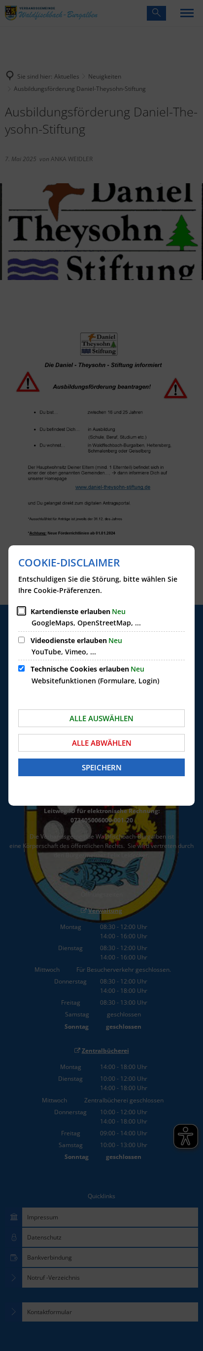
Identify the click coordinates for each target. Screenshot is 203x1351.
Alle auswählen (101, 718)
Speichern (102, 767)
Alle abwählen (102, 743)
